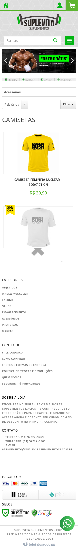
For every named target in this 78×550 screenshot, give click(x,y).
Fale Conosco (12, 352)
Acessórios (12, 91)
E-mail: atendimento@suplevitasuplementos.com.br (37, 447)
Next (71, 60)
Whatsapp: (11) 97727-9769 (25, 441)
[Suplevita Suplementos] (39, 21)
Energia (8, 300)
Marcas (8, 331)
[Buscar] (55, 41)
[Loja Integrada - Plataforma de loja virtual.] (39, 545)
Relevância (11, 104)
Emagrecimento (14, 312)
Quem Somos (11, 377)
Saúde (6, 306)
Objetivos (9, 287)
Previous (7, 61)
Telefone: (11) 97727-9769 (24, 437)
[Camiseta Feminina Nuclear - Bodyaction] (38, 165)
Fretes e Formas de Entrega (24, 365)
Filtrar (67, 104)
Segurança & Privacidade (21, 383)
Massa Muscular (15, 294)
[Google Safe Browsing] (41, 512)
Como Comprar (13, 359)
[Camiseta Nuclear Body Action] (38, 234)
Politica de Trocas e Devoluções (27, 371)
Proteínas (10, 325)
